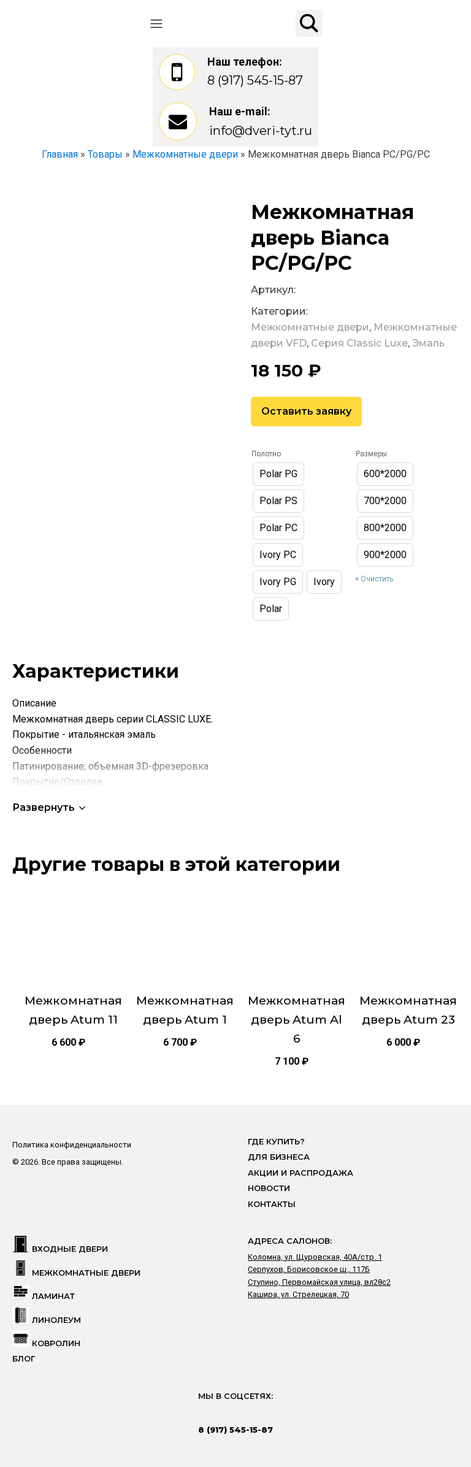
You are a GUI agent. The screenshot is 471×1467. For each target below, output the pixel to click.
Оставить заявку (306, 411)
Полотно (266, 454)
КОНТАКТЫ (272, 1204)
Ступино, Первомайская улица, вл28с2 (319, 1282)
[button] (50, 807)
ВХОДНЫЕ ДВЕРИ (70, 1249)
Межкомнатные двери (310, 327)
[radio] (278, 474)
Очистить (377, 579)
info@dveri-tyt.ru (260, 130)
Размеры (371, 454)
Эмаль (428, 343)
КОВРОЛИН (56, 1343)
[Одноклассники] (247, 1413)
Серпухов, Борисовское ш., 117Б (309, 1269)
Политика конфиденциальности (71, 1144)
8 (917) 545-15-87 (255, 80)
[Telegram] (200, 1413)
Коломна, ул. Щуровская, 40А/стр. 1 (315, 1257)
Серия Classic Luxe (359, 343)
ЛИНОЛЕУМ (56, 1320)
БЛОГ (23, 1358)
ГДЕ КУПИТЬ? (276, 1141)
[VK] (223, 1413)
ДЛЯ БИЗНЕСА (279, 1157)
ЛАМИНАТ (53, 1296)
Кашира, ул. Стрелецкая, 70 (298, 1294)
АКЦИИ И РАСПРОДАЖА (300, 1173)
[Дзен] (271, 1413)
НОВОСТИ (269, 1188)
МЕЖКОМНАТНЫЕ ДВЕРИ (86, 1272)
